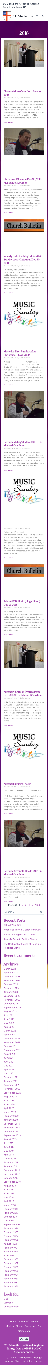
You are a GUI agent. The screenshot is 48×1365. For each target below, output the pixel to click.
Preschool (30, 1326)
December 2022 (12, 996)
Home (13, 1321)
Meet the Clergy (14, 1326)
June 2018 (9, 1193)
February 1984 (11, 1275)
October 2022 (11, 1003)
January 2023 (11, 992)
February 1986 (11, 1267)
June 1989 (9, 1255)
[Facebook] (21, 1339)
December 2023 (12, 976)
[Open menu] (37, 16)
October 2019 (11, 1131)
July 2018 (8, 1189)
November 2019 (12, 1127)
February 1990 (11, 1251)
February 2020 (11, 1116)
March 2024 (10, 969)
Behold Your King (12, 925)
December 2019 (12, 1124)
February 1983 (11, 1278)
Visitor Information (28, 1321)
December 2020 (12, 1085)
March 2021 (10, 1073)
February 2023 (11, 988)
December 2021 (12, 1038)
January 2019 (11, 1166)
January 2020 (11, 1120)
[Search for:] (24, 912)
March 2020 (10, 1112)
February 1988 (11, 1259)
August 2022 (10, 1011)
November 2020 (12, 1089)
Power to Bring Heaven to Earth (20, 934)
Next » (38, 905)
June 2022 (9, 1019)
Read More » (8, 122)
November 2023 (12, 980)
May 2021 (9, 1065)
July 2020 (9, 1100)
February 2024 (11, 972)
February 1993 (11, 1240)
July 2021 (8, 1058)
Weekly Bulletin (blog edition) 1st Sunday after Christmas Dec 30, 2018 (22, 260)
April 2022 (9, 1027)
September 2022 (12, 1007)
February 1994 (11, 1236)
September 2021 (12, 1050)
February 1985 (11, 1271)
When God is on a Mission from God (22, 929)
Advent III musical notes (17, 784)
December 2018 (12, 1170)
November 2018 (12, 1174)
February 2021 (11, 1077)
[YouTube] (26, 1339)
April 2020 (9, 1108)
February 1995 (11, 1232)
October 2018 (11, 1178)
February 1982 (11, 1282)
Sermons (8, 1302)
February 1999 (11, 1228)
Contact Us (24, 1331)
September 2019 (12, 1135)
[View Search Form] (43, 16)
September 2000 (12, 1224)
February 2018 (11, 1209)
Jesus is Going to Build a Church (20, 939)
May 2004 (9, 1220)
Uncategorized (11, 1306)
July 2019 (8, 1143)
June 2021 (9, 1061)
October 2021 (11, 1046)
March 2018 (10, 1205)
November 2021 (12, 1042)
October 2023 (11, 984)
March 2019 (10, 1158)
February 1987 (11, 1263)
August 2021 (10, 1054)
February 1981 (11, 1286)
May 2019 (9, 1151)
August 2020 (10, 1096)
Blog (6, 1299)
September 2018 (12, 1182)
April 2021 (9, 1069)
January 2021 (10, 1081)
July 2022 (9, 1015)
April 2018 (9, 1201)
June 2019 (9, 1147)
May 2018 (9, 1197)
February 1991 (11, 1247)
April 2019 (9, 1154)
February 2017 (11, 1213)
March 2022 (10, 1030)
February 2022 (11, 1034)
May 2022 (9, 1023)
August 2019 (10, 1139)
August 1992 (10, 1244)
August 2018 (10, 1185)
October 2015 (11, 1216)
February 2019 (11, 1162)
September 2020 (12, 1093)
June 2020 (9, 1104)
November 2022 (12, 1000)
